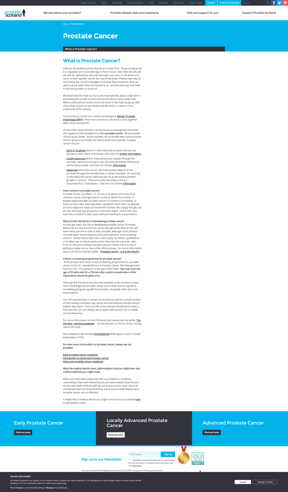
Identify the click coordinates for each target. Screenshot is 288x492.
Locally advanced (76, 158)
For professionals (135, 3)
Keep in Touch (195, 3)
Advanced (71, 170)
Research (163, 3)
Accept (243, 482)
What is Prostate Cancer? (81, 49)
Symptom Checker (229, 3)
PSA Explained (101, 334)
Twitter (279, 3)
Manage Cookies (265, 482)
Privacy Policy (136, 466)
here (138, 399)
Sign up (168, 454)
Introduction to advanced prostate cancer (86, 358)
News (104, 3)
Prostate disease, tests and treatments (134, 12)
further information (130, 153)
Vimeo (285, 3)
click (64, 483)
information (119, 165)
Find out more (23, 432)
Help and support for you (203, 12)
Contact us (178, 3)
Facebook (274, 3)
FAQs (151, 3)
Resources (117, 3)
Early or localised (76, 150)
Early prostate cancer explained (80, 354)
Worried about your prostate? (62, 12)
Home (65, 24)
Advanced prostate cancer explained (83, 361)
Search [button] (268, 3)
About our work (88, 3)
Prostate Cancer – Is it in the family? (119, 251)
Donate (211, 3)
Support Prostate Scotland (259, 12)
